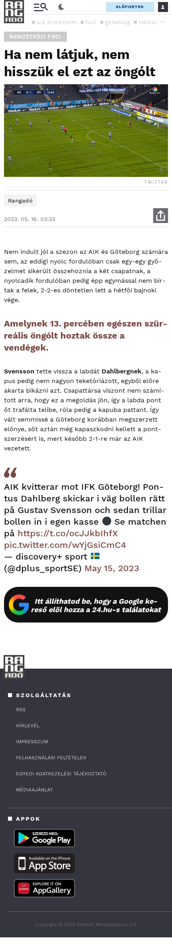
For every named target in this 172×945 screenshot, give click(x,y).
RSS (21, 709)
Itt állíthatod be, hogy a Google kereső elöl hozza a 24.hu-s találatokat (96, 605)
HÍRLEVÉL (28, 725)
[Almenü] (41, 7)
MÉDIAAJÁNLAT (34, 790)
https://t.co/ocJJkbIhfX (68, 533)
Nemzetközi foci (35, 37)
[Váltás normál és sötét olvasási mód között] (61, 7)
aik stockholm (57, 22)
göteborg (117, 22)
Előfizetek (130, 6)
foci (91, 22)
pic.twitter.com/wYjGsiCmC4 (65, 545)
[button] (162, 21)
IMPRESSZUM (32, 741)
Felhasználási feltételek (51, 757)
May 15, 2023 (111, 568)
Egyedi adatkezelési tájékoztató (61, 774)
